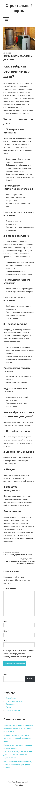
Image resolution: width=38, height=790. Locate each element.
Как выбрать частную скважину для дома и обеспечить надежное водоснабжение (17, 755)
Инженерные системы (14, 701)
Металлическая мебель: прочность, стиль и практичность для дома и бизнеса (17, 765)
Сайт (5, 641)
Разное (8, 707)
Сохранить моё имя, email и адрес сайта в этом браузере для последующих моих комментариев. (18, 654)
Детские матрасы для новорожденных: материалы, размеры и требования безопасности (18, 728)
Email (6, 631)
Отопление (10, 704)
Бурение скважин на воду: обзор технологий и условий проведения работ (17, 738)
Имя (5, 621)
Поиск (5, 674)
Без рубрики (11, 698)
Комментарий (9, 589)
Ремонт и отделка (13, 710)
